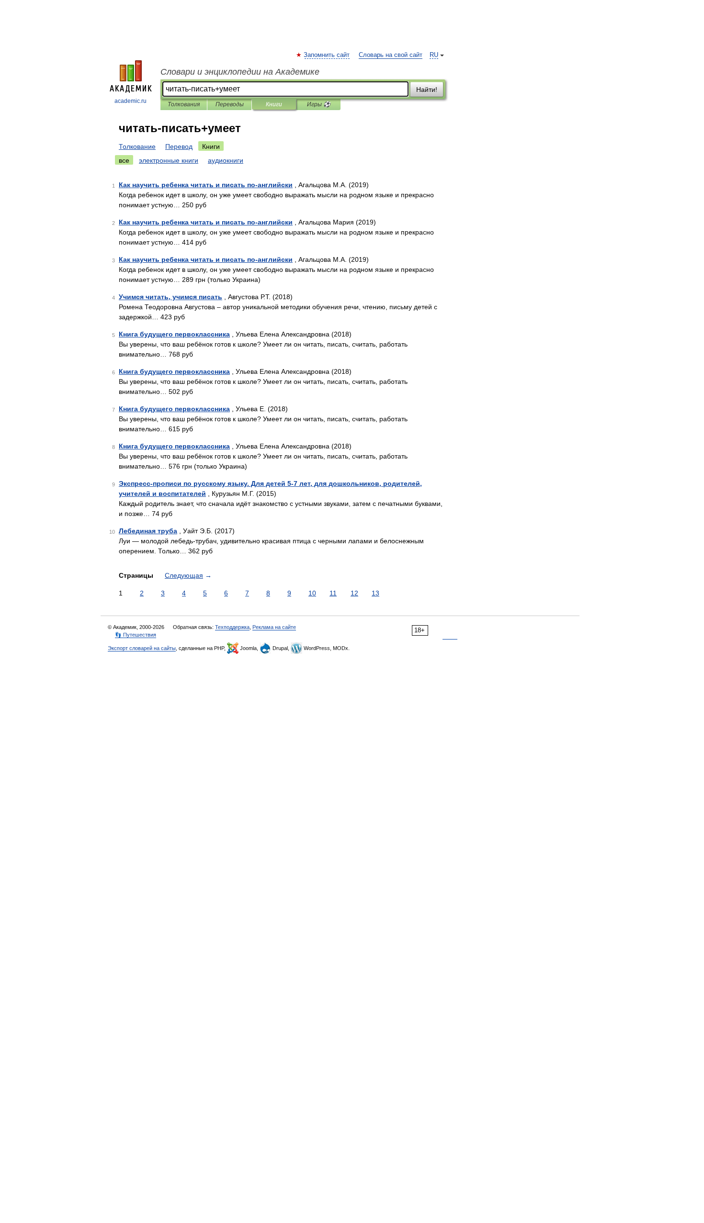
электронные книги (168, 160)
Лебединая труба (148, 531)
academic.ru (130, 101)
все (124, 160)
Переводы (230, 104)
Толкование (137, 146)
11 (333, 593)
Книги (274, 104)
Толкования (184, 104)
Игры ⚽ (318, 104)
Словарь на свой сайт (390, 55)
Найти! (426, 89)
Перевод (179, 146)
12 (354, 593)
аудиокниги (225, 160)
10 (312, 593)
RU (434, 55)
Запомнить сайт (327, 55)
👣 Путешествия (135, 635)
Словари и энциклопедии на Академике (239, 72)
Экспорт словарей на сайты (142, 648)
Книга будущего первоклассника (174, 334)
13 (375, 593)
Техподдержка (232, 627)
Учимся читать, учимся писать (170, 297)
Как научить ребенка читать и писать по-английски (206, 185)
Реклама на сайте (274, 627)
